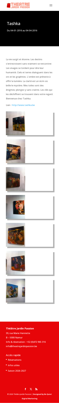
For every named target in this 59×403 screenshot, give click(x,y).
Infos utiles (14, 365)
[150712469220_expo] (15, 273)
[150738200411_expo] (15, 134)
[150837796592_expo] (15, 301)
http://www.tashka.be (23, 105)
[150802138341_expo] (15, 162)
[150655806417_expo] (15, 218)
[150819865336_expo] (15, 190)
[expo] (15, 245)
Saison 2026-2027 (17, 370)
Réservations (14, 359)
